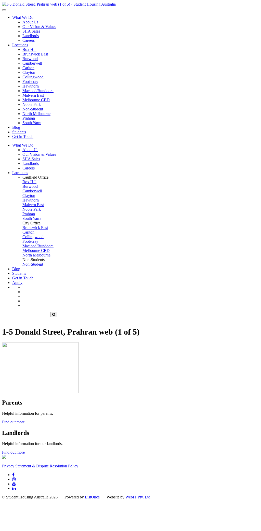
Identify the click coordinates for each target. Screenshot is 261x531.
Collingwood (33, 77)
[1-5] (59, 4)
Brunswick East (35, 54)
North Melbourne (36, 113)
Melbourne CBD (36, 100)
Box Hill (29, 49)
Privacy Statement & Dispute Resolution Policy (40, 466)
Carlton (28, 68)
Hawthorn (30, 86)
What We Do (22, 17)
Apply (17, 282)
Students (19, 132)
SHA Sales (31, 31)
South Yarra (31, 123)
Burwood (30, 58)
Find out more (13, 422)
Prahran (28, 118)
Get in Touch (22, 136)
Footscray (30, 81)
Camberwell (32, 63)
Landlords (30, 36)
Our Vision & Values (39, 26)
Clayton (28, 72)
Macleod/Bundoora (38, 91)
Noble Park (31, 104)
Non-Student (32, 109)
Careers (28, 40)
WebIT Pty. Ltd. (138, 497)
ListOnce (92, 497)
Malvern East (33, 95)
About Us (30, 22)
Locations (20, 45)
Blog (16, 127)
